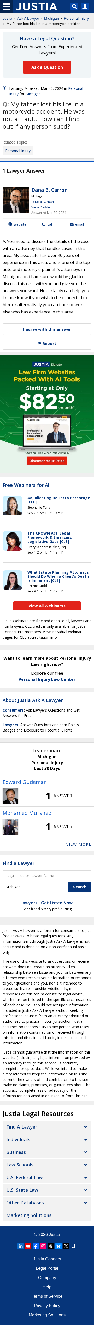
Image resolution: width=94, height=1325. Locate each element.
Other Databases (25, 1202)
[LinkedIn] (20, 1246)
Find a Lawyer (18, 863)
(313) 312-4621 (42, 201)
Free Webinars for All (27, 485)
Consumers (13, 710)
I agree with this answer (47, 329)
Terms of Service (47, 1296)
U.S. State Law (22, 1190)
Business (16, 1152)
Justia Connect (47, 1259)
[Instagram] (43, 1246)
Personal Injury (76, 18)
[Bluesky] (58, 1246)
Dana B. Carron (49, 190)
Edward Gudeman (25, 782)
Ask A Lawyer (28, 18)
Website (20, 224)
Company (47, 1277)
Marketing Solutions (28, 1215)
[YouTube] (28, 1246)
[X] (66, 1246)
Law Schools (19, 1165)
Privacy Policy (47, 1305)
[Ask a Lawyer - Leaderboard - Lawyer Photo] (10, 796)
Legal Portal (47, 1268)
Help (47, 1287)
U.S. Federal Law (24, 1177)
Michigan (51, 18)
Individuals (18, 1139)
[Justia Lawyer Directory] (73, 1246)
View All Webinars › (47, 605)
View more (78, 844)
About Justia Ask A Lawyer (33, 700)
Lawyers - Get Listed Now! (47, 903)
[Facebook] (36, 1246)
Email (79, 224)
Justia (7, 18)
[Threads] (51, 1246)
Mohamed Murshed (27, 812)
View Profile (40, 207)
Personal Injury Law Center (47, 679)
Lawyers (10, 724)
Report (49, 343)
